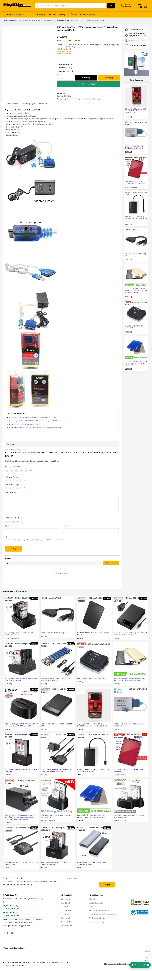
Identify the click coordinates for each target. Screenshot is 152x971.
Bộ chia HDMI (66, 922)
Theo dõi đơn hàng (89, 15)
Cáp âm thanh (65, 907)
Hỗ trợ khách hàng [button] (58, 15)
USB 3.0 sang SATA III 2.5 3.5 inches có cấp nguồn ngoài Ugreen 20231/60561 (56, 770)
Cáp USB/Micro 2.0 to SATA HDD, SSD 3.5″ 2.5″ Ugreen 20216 (21, 863)
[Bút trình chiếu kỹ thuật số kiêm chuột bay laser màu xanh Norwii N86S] (136, 63)
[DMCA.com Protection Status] (140, 902)
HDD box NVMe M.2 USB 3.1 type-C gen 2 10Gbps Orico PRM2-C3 (92, 863)
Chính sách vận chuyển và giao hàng (102, 914)
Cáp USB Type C (67, 910)
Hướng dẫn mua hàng (96, 922)
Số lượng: (59, 75)
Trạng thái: (60, 40)
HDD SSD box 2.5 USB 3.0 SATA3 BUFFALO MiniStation (129, 770)
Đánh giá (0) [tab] (29, 103)
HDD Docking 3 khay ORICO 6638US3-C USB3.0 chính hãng (19, 634)
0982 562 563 (12, 908)
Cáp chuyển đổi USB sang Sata (73, 99)
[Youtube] (12, 933)
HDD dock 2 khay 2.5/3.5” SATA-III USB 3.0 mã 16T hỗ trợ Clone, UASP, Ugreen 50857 (21, 725)
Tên (7, 526)
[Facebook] (4, 933)
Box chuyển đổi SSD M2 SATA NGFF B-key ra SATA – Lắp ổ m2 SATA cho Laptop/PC (130, 679)
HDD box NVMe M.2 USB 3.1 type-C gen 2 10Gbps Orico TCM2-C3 (56, 679)
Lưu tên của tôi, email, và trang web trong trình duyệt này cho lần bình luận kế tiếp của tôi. (34, 540)
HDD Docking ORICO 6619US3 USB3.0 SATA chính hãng (21, 770)
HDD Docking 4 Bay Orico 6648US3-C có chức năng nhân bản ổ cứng (21, 679)
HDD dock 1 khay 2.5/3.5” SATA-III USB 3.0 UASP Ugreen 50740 (129, 816)
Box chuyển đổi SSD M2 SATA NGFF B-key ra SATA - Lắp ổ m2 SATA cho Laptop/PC (39, 421)
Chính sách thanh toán (97, 918)
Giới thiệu (92, 899)
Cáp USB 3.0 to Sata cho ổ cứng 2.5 (54, 633)
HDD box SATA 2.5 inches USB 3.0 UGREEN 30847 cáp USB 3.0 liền (33, 417)
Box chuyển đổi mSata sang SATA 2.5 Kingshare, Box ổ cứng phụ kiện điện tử (36, 427)
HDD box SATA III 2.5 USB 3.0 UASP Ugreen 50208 (93, 634)
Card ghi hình (65, 903)
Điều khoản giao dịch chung (99, 910)
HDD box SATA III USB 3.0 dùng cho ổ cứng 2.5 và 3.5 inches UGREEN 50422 (130, 634)
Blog (75, 14)
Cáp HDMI (65, 914)
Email (66, 526)
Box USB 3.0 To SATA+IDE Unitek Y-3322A (25, 424)
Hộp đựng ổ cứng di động (92, 99)
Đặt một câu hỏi (111, 563)
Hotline (127, 4)
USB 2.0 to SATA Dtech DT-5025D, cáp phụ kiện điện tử (129, 725)
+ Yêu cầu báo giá (88, 84)
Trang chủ (42, 15)
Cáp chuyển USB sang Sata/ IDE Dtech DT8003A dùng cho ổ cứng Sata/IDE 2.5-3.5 (92, 725)
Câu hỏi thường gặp (96, 903)
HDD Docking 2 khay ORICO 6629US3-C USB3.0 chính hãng (55, 863)
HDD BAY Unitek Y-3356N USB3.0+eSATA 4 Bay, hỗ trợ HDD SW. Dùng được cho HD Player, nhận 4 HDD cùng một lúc (20, 817)
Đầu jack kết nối (66, 926)
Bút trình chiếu (66, 899)
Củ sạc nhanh (65, 918)
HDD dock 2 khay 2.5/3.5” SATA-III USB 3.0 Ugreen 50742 (56, 816)
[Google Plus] (8, 933)
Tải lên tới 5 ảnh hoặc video (14, 518)
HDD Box (67, 96)
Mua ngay (109, 78)
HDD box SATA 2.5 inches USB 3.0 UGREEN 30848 (56, 725)
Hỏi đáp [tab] (43, 103)
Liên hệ (91, 907)
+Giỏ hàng (86, 78)
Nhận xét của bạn (11, 492)
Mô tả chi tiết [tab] (12, 103)
